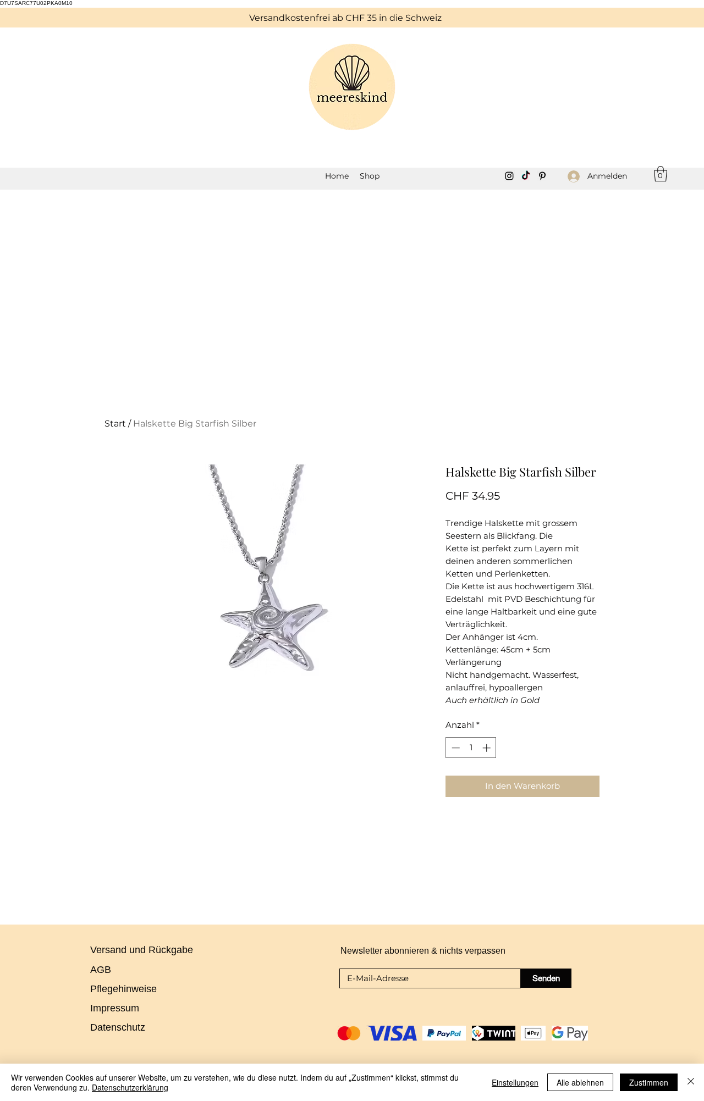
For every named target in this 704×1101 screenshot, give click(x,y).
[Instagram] (509, 175)
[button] (369, 175)
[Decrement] (454, 748)
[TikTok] (525, 175)
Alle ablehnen (580, 1082)
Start (115, 423)
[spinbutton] (471, 748)
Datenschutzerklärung (130, 1087)
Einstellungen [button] (515, 1082)
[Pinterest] (542, 175)
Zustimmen (648, 1082)
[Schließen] (690, 1082)
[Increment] (487, 748)
